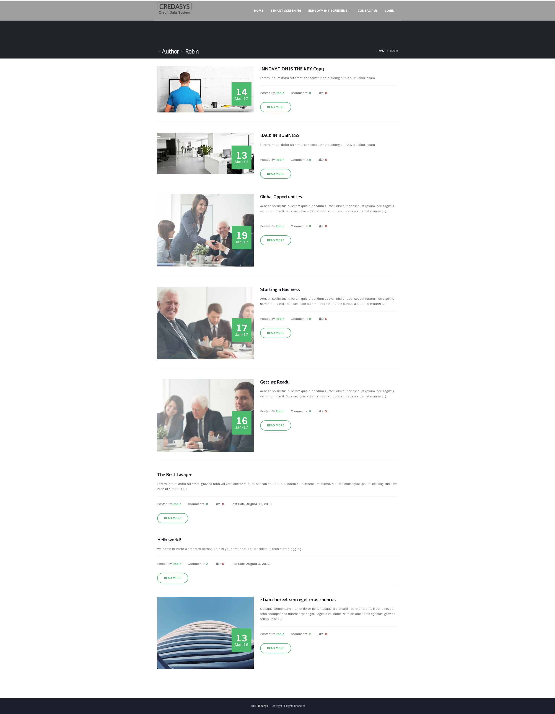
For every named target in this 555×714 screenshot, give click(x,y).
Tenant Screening (285, 10)
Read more (275, 107)
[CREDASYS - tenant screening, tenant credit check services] (174, 8)
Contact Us (368, 10)
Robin (280, 93)
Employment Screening (328, 10)
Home (258, 10)
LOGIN (389, 10)
